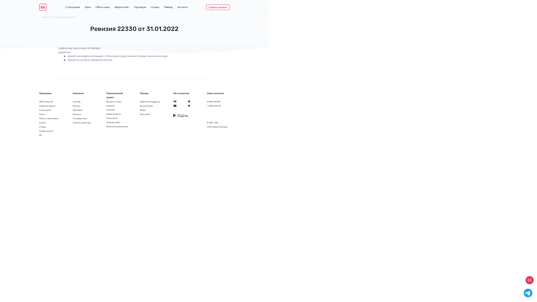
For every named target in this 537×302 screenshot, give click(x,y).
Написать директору (82, 122)
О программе (72, 7)
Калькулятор (111, 118)
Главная (45, 17)
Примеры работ (113, 122)
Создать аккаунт (218, 7)
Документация (146, 106)
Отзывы (155, 7)
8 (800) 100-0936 (213, 101)
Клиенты (76, 106)
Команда (76, 101)
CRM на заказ (103, 7)
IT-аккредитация (80, 118)
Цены (88, 7)
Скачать (42, 122)
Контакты (182, 7)
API (40, 135)
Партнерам (140, 7)
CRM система (44, 101)
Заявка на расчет (113, 114)
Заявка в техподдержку (150, 101)
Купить (42, 114)
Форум (143, 110)
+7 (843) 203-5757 (214, 106)
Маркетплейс (122, 7)
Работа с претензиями (49, 118)
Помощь (168, 7)
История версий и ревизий (64, 17)
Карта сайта (145, 114)
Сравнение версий (47, 106)
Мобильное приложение (117, 126)
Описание (110, 109)
